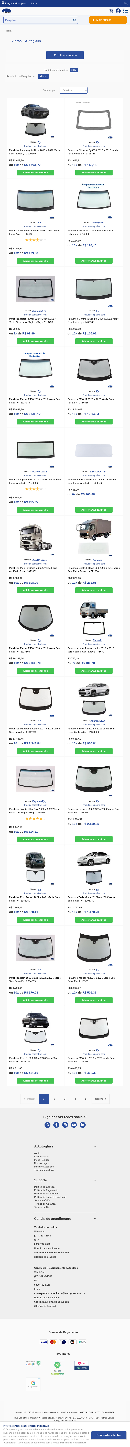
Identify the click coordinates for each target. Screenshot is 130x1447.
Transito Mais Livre (44, 1170)
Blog (126, 3)
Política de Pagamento (46, 1190)
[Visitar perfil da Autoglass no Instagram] (65, 1125)
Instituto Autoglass (44, 1166)
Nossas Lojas (41, 1163)
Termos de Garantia (45, 1203)
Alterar (34, 3)
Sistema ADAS (42, 1200)
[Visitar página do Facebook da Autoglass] (56, 1125)
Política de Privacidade (46, 1193)
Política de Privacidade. (73, 1442)
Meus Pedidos (41, 1159)
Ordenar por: (49, 90)
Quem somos (41, 1156)
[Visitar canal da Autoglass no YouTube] (74, 1125)
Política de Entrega (44, 1186)
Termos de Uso (42, 1207)
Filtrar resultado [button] (67, 55)
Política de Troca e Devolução (50, 1197)
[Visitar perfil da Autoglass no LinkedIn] (83, 1125)
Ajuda (37, 1153)
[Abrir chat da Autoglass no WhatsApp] (47, 1125)
